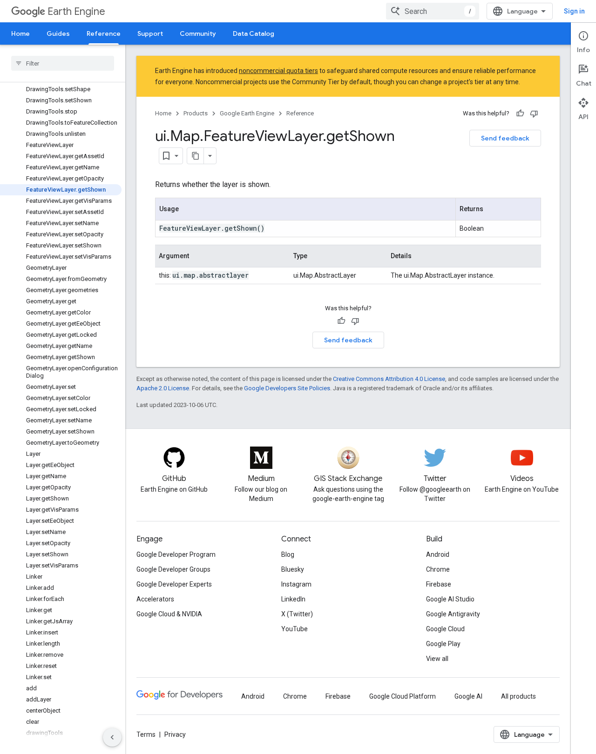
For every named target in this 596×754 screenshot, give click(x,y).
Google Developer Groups (173, 569)
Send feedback (505, 138)
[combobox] (432, 11)
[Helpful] (520, 113)
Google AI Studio (450, 599)
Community (198, 33)
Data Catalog (253, 33)
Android (437, 554)
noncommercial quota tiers (278, 70)
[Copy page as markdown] (195, 156)
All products (518, 696)
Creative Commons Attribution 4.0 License (389, 378)
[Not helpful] (534, 113)
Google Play (443, 643)
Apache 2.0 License (162, 388)
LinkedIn (293, 599)
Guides (58, 33)
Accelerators (155, 599)
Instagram (296, 584)
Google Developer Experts (174, 584)
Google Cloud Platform (402, 696)
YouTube (294, 629)
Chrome (438, 569)
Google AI (468, 696)
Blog (287, 554)
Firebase (438, 584)
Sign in (574, 11)
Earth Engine (76, 11)
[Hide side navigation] (112, 737)
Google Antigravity (453, 614)
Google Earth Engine (247, 113)
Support (150, 33)
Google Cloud (445, 629)
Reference (104, 33)
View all (437, 658)
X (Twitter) (297, 614)
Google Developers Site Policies (287, 388)
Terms (146, 734)
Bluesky (292, 569)
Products (195, 113)
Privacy (175, 734)
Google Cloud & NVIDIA (169, 614)
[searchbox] (62, 63)
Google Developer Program (176, 554)
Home (20, 33)
